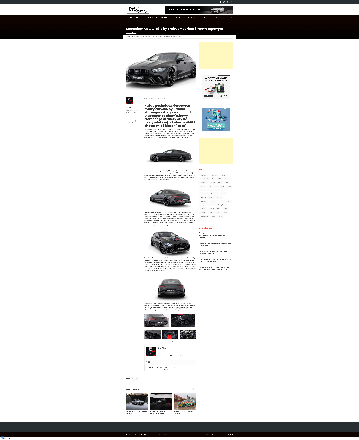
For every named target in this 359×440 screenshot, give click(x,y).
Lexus (223, 193)
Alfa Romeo (204, 175)
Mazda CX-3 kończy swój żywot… (184, 412)
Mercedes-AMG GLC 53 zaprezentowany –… (134, 412)
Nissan (222, 201)
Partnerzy (223, 435)
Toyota (225, 212)
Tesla (217, 212)
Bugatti (227, 179)
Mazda (211, 197)
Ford (222, 186)
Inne (200, 18)
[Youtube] (227, 2)
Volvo (213, 216)
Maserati (203, 197)
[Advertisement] (216, 55)
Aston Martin (204, 179)
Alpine (223, 175)
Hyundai (210, 190)
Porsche (211, 205)
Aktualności (149, 18)
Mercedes (135, 379)
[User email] (149, 362)
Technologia (214, 18)
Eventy (189, 18)
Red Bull (203, 208)
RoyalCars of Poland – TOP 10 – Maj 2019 (183, 366)
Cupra (220, 182)
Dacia (227, 182)
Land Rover (214, 193)
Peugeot (203, 205)
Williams (220, 216)
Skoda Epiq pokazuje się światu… (159, 412)
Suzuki (210, 212)
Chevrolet (203, 182)
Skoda (225, 208)
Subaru (203, 212)
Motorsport (166, 18)
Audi (213, 179)
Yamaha (203, 220)
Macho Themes (170, 435)
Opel (229, 201)
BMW (220, 179)
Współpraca (215, 435)
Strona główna (133, 18)
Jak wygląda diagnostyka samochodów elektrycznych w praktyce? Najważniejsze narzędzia (212, 235)
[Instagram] (224, 2)
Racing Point (221, 205)
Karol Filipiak (130, 107)
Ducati (202, 186)
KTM (224, 190)
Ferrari (210, 186)
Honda (202, 190)
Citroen (212, 182)
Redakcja (207, 435)
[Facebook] (220, 2)
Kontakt (230, 435)
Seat (218, 208)
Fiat (217, 186)
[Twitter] (231, 2)
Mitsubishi (213, 201)
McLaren (219, 197)
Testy (178, 18)
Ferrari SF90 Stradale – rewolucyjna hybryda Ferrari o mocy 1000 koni (158, 367)
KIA (218, 190)
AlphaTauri (214, 175)
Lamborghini (204, 193)
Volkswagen (204, 216)
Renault (211, 208)
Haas (229, 186)
